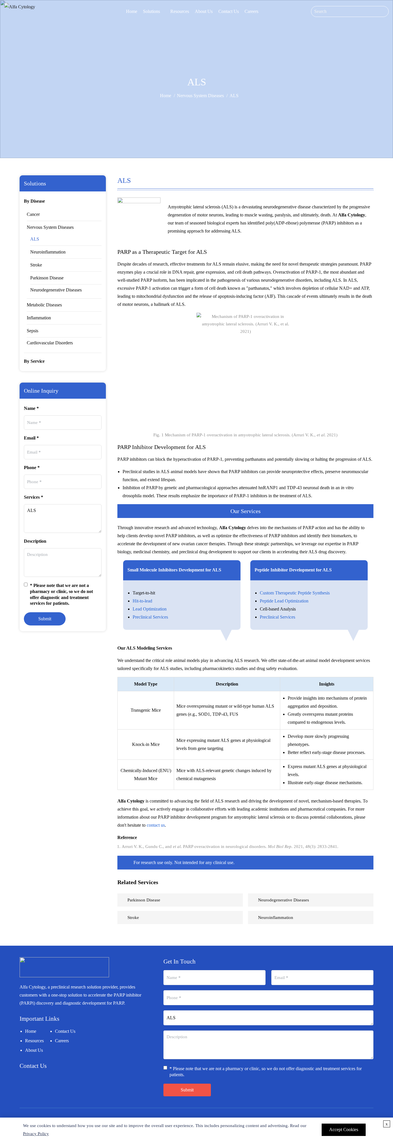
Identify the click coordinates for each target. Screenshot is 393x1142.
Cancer (33, 214)
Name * (31, 408)
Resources (179, 11)
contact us (156, 825)
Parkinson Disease (47, 277)
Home (131, 11)
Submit (44, 618)
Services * (33, 497)
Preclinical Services (150, 617)
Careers (251, 11)
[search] (384, 11)
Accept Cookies (343, 1129)
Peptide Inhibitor (271, 569)
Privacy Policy (36, 1133)
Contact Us (228, 11)
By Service (34, 361)
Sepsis (32, 330)
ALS (34, 239)
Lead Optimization (150, 608)
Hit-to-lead (142, 600)
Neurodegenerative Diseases (56, 289)
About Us (204, 11)
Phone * (32, 467)
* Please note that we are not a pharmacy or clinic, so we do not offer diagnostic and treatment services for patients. (61, 594)
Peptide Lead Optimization (284, 600)
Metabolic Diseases (44, 304)
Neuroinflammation (48, 251)
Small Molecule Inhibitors (152, 569)
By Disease (34, 201)
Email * (31, 437)
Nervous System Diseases (200, 95)
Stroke (36, 264)
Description (35, 541)
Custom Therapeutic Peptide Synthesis (295, 592)
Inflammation (39, 317)
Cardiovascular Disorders (50, 342)
